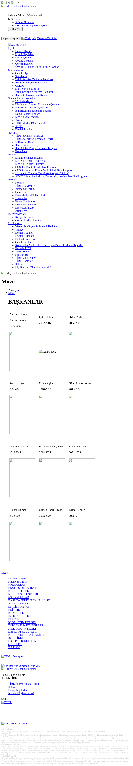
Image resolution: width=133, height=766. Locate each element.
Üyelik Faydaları (24, 54)
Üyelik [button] (12, 48)
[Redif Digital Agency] (14, 723)
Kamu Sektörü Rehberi (28, 113)
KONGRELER (17, 612)
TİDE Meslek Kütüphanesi (30, 123)
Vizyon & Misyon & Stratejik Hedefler (36, 226)
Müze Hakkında (17, 578)
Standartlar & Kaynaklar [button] (21, 98)
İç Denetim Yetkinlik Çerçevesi (32, 107)
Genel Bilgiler (23, 73)
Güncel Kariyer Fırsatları (28, 220)
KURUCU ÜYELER (20, 591)
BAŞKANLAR (17, 584)
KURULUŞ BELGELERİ (23, 594)
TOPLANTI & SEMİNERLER (25, 625)
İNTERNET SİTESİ (19, 616)
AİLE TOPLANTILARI (22, 628)
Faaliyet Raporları (25, 238)
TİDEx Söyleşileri (25, 185)
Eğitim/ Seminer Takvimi (29, 157)
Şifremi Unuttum (24, 22)
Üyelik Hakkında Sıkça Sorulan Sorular (37, 66)
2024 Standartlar (24, 101)
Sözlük (19, 126)
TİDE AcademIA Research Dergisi (34, 138)
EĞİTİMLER (15, 609)
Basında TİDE (23, 248)
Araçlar (19, 120)
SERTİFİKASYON (19, 606)
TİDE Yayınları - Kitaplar (29, 135)
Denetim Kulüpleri (25, 204)
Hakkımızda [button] (15, 223)
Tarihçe (19, 229)
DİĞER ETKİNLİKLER (22, 641)
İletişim (19, 264)
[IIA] (4, 699)
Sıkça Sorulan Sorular (27, 88)
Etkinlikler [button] (14, 179)
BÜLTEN (13, 619)
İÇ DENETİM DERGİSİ (22, 622)
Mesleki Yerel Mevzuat (27, 116)
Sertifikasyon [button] (15, 69)
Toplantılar (21, 198)
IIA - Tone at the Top (26, 145)
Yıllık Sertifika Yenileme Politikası (34, 79)
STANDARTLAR (18, 603)
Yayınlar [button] (12, 132)
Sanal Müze (21, 254)
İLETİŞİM (14, 647)
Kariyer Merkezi (24, 217)
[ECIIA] (6, 702)
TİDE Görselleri (24, 260)
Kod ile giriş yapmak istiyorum (32, 25)
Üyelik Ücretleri (24, 60)
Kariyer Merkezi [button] (17, 213)
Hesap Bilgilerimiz (18, 690)
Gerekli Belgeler (24, 63)
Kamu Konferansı (25, 201)
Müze (11, 293)
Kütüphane (21, 151)
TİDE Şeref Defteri (25, 257)
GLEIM (19, 85)
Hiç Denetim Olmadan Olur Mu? (33, 267)
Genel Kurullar (23, 242)
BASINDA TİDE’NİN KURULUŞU (29, 600)
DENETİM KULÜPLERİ (22, 631)
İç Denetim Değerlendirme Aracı (33, 110)
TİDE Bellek (22, 251)
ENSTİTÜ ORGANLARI (23, 587)
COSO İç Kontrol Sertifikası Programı (36, 167)
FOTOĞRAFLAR (18, 597)
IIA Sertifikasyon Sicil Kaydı (31, 82)
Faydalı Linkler (23, 129)
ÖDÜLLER (15, 644)
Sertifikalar (21, 76)
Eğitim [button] (12, 154)
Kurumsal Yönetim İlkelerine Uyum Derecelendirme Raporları (49, 245)
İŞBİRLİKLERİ (17, 637)
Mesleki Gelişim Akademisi (30, 160)
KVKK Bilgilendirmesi (21, 693)
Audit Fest (21, 210)
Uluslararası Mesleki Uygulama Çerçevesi (38, 104)
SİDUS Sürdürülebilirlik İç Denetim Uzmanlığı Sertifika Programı (51, 176)
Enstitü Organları (24, 235)
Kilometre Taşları (17, 581)
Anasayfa (13, 290)
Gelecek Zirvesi (24, 192)
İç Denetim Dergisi (25, 141)
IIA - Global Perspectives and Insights (36, 148)
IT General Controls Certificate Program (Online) (42, 173)
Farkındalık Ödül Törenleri (30, 195)
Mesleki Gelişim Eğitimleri (30, 163)
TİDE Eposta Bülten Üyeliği (24, 683)
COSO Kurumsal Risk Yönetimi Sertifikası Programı (44, 170)
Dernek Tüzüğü (24, 232)
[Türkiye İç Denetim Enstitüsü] (18, 6)
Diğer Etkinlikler (24, 207)
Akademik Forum (25, 188)
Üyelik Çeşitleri (23, 57)
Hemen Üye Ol (23, 51)
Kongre (19, 182)
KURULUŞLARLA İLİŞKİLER (26, 634)
